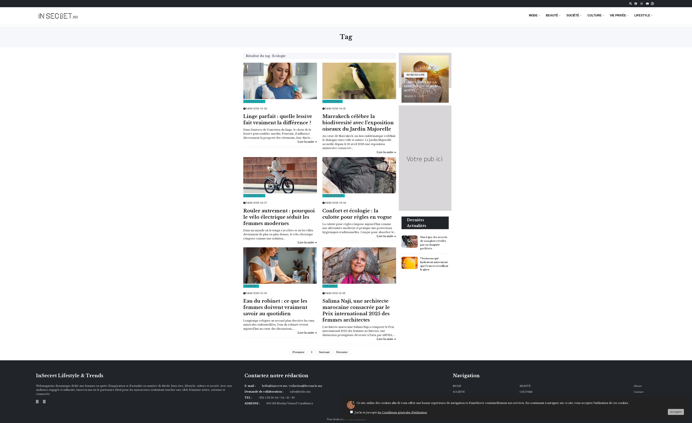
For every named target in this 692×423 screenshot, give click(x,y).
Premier (298, 352)
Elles (330, 286)
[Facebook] (636, 3)
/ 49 (292, 397)
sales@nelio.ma (300, 391)
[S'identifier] (652, 3)
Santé (251, 286)
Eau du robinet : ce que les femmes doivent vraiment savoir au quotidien (275, 307)
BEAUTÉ (552, 15)
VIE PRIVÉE (618, 15)
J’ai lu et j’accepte (391, 412)
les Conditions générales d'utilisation (402, 412)
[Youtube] (647, 3)
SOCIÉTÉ (572, 15)
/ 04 (281, 397)
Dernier (342, 352)
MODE (533, 15)
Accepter (676, 411)
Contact (639, 391)
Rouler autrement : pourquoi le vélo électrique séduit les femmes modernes (279, 217)
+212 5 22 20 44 (268, 397)
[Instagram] (641, 3)
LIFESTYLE (642, 15)
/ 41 (287, 397)
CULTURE (594, 15)
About (638, 386)
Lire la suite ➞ (307, 242)
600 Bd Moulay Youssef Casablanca (289, 403)
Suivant (324, 352)
